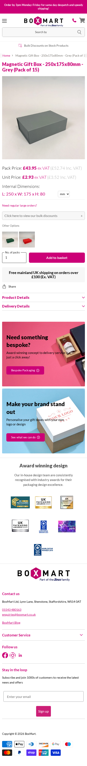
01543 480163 (11, 609)
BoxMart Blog (11, 622)
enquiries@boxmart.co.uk (19, 614)
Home (6, 55)
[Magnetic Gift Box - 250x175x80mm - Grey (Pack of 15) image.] (43, 117)
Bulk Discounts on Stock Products (46, 45)
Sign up (43, 711)
